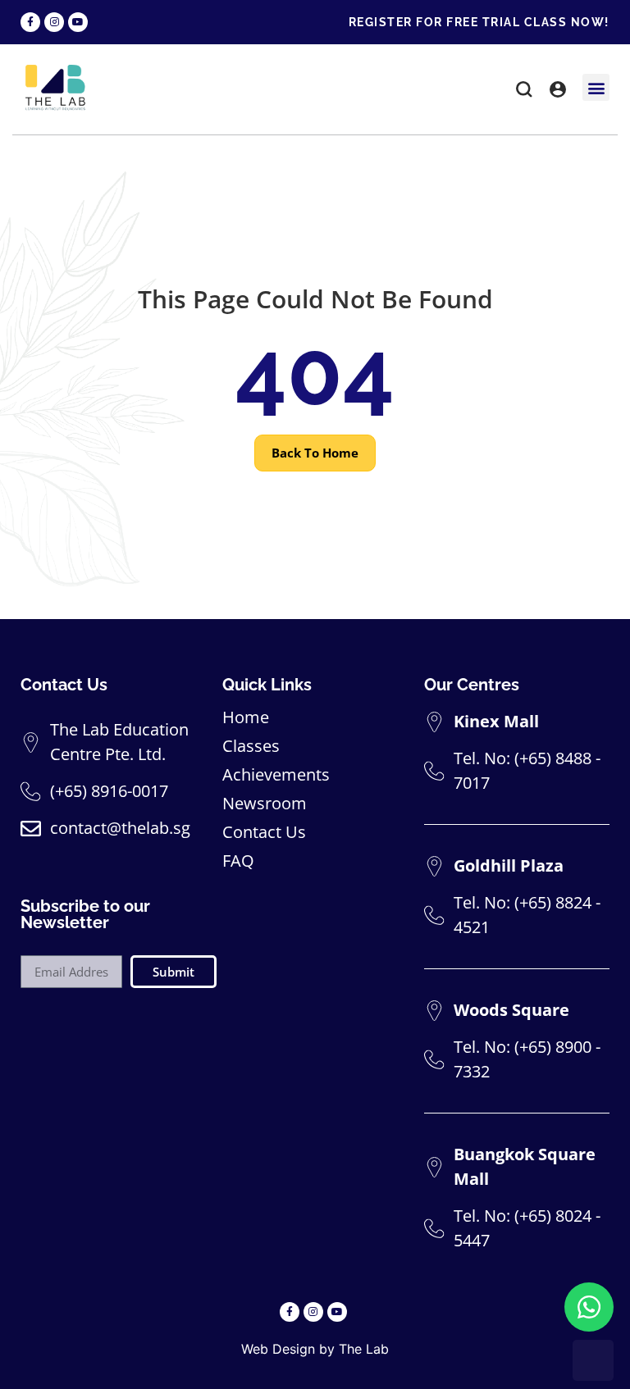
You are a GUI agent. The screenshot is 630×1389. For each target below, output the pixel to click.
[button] (524, 92)
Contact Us (264, 832)
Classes (251, 746)
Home (245, 717)
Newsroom (264, 803)
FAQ (238, 861)
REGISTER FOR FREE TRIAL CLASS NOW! (479, 22)
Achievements (276, 775)
